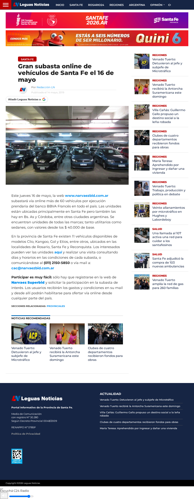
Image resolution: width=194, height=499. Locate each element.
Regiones (117, 5)
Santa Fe (76, 5)
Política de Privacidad (25, 433)
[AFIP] (16, 463)
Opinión (156, 5)
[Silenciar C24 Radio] (4, 495)
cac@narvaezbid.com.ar (32, 268)
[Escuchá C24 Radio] (1, 488)
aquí (58, 252)
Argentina (137, 5)
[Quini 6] (97, 38)
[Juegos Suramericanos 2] (97, 20)
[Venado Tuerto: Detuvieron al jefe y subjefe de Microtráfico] (28, 343)
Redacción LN (46, 87)
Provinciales (56, 306)
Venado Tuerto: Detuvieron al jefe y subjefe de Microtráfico (26, 354)
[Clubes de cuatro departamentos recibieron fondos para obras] (105, 343)
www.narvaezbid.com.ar (86, 196)
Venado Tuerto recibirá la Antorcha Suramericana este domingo (65, 354)
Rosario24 (96, 5)
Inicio (60, 5)
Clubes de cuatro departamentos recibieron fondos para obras (105, 354)
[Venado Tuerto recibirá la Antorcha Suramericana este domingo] (67, 343)
